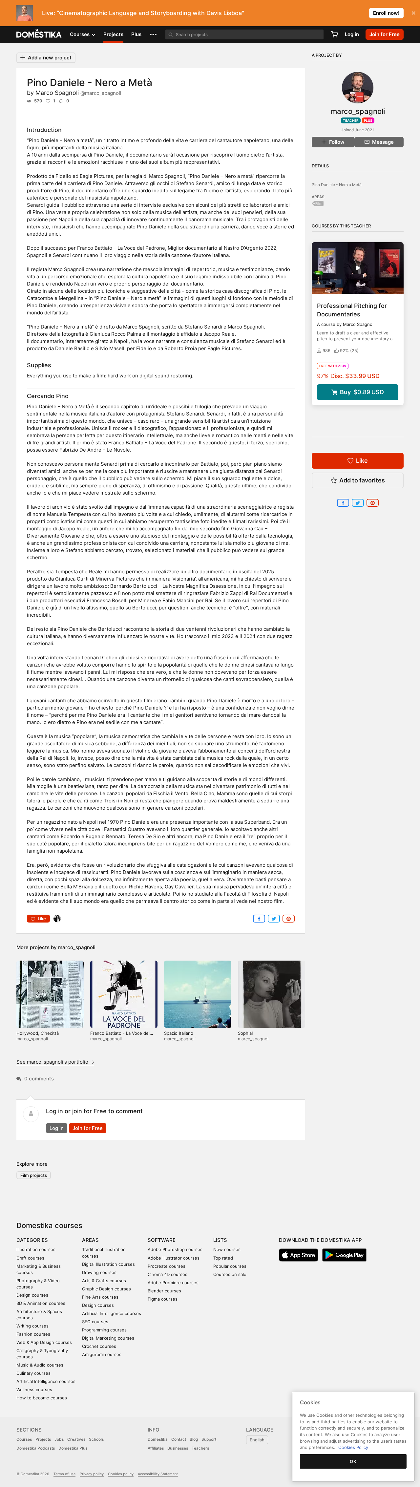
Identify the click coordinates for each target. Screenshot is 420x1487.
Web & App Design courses (44, 1342)
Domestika (158, 1439)
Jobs (59, 1439)
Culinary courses (33, 1373)
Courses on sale (229, 1274)
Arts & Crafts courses (104, 1280)
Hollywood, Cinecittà (37, 1033)
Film (319, 203)
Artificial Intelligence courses (45, 1381)
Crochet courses (99, 1346)
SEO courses (95, 1321)
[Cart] (334, 34)
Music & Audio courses (39, 1365)
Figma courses (163, 1299)
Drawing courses (99, 1272)
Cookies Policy (353, 1447)
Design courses (32, 1295)
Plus (136, 34)
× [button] (413, 12)
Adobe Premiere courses (173, 1282)
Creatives (76, 1439)
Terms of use (64, 1474)
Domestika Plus (72, 1448)
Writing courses (32, 1325)
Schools (96, 1439)
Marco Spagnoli (78, 92)
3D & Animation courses (40, 1303)
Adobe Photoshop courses (175, 1249)
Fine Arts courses (100, 1297)
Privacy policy (92, 1474)
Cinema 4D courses (167, 1274)
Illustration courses (35, 1249)
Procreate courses (166, 1266)
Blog (194, 1439)
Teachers (200, 1448)
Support (208, 1439)
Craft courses (30, 1258)
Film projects (33, 1175)
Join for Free (88, 1128)
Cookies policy (121, 1474)
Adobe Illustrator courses (174, 1258)
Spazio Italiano (178, 1033)
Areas (90, 1240)
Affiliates (156, 1448)
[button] (153, 34)
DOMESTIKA (39, 34)
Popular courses (229, 1266)
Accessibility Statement (158, 1474)
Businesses (177, 1448)
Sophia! (245, 1033)
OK (353, 1461)
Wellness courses (34, 1389)
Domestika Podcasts (35, 1448)
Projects (113, 34)
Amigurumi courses (101, 1354)
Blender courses (164, 1290)
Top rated (223, 1258)
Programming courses (104, 1329)
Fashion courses (33, 1334)
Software (162, 1240)
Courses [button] (80, 34)
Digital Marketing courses (108, 1338)
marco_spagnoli (76, 947)
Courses (24, 1439)
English (257, 1439)
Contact (178, 1439)
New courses (227, 1249)
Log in (352, 34)
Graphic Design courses (106, 1288)
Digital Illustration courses (108, 1264)
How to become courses (41, 1397)
